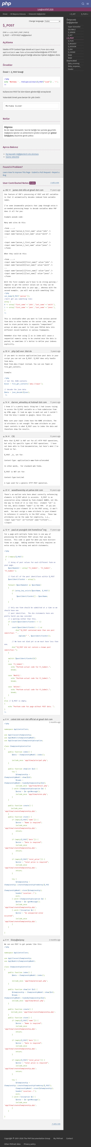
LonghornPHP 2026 (45, 9)
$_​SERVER (71, 32)
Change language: (36, 21)
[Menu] (87, 3)
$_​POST (71, 38)
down (10, 190)
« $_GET (72, 14)
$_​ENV (70, 49)
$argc (70, 55)
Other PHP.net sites (12, 1144)
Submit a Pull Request (41, 172)
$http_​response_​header (74, 67)
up (4, 190)
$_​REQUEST (72, 44)
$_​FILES (71, 41)
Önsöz (5, 14)
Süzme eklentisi (12, 157)
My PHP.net (58, 1138)
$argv (70, 58)
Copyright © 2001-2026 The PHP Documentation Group (27, 1138)
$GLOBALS (72, 30)
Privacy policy (30, 1144)
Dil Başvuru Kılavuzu (18, 14)
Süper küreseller (74, 27)
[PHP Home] (6, 4)
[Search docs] (83, 3)
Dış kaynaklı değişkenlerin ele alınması (22, 154)
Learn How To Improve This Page (16, 172)
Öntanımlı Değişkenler (37, 14)
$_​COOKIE (71, 52)
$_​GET (70, 35)
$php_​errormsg (73, 64)
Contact (69, 1138)
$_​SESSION (72, 47)
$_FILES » (84, 14)
